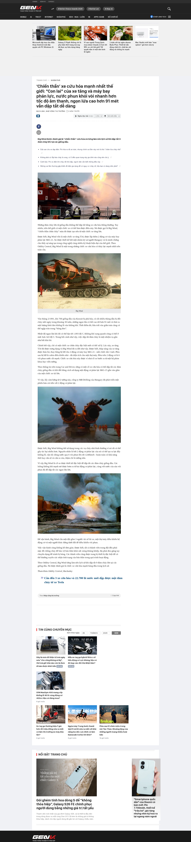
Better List (94, 9)
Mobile (23, 17)
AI (31, 17)
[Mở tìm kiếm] (169, 8)
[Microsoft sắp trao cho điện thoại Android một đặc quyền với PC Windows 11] (44, 33)
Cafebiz (51, 1)
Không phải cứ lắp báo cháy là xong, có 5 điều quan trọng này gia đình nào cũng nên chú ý (74, 157)
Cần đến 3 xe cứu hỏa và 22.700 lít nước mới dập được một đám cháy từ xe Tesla (83, 580)
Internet (49, 17)
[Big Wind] (79, 281)
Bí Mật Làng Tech (159, 17)
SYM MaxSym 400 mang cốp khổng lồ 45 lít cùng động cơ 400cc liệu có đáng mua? (49, 695)
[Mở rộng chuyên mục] (169, 17)
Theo (79, 596)
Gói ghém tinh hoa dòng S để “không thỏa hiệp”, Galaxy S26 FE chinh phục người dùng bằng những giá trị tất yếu (65, 804)
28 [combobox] (84, 633)
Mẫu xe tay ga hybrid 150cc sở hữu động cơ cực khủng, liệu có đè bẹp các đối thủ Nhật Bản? (82, 660)
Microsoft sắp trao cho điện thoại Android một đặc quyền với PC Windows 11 (43, 45)
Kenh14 (42, 1)
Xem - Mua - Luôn (77, 17)
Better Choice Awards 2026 (71, 9)
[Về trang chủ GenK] (31, 9)
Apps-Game (99, 17)
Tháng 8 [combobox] (94, 633)
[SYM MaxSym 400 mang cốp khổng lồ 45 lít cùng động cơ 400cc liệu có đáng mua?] (50, 681)
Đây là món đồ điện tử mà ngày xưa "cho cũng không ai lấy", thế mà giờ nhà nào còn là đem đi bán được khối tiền (50, 661)
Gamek (34, 1)
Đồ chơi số (113, 17)
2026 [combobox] (105, 633)
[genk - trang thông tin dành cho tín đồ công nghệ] (44, 838)
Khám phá (61, 17)
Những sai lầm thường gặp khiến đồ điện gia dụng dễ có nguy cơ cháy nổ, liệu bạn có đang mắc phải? (79, 166)
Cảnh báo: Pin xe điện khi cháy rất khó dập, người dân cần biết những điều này (70, 162)
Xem (116, 633)
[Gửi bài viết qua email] (38, 117)
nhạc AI (109, 9)
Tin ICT (38, 17)
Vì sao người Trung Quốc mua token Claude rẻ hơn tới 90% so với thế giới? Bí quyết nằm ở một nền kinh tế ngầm (95, 47)
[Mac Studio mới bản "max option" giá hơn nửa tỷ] (147, 33)
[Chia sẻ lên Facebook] (38, 126)
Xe (89, 17)
